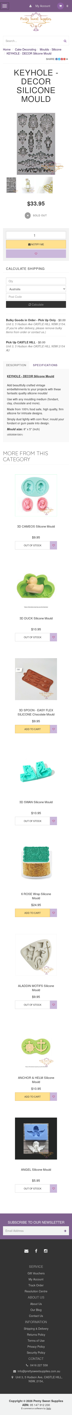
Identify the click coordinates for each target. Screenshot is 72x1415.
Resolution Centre (36, 1291)
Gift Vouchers (36, 1273)
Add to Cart (32, 729)
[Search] (65, 40)
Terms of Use (36, 1340)
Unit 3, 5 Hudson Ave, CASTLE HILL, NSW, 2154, (38, 1379)
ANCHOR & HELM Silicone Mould (36, 1079)
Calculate (37, 304)
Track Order (36, 1285)
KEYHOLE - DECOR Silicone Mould (29, 53)
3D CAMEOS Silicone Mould (36, 526)
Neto (48, 1408)
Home (7, 49)
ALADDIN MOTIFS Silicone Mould (36, 988)
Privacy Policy (36, 1346)
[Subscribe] (64, 1230)
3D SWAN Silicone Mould (36, 802)
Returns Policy (36, 1334)
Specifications (45, 365)
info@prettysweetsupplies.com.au (38, 1371)
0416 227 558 (38, 1365)
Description (16, 365)
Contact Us (36, 1316)
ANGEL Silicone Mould (36, 1169)
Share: (51, 59)
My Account (42, 6)
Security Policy (36, 1352)
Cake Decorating (25, 49)
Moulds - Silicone (50, 49)
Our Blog (36, 1310)
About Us (36, 1304)
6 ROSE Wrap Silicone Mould (36, 896)
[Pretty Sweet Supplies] (36, 21)
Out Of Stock (32, 545)
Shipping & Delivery (36, 1329)
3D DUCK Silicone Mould (36, 618)
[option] (36, 144)
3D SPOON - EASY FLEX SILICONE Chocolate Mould (36, 712)
